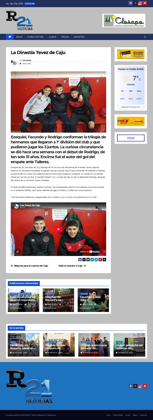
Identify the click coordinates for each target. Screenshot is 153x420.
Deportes (79, 37)
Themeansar (51, 415)
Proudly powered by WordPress (18, 415)
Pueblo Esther (36, 37)
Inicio (19, 37)
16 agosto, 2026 (90, 353)
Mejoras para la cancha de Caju (31, 265)
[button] (145, 37)
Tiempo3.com (135, 107)
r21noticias (26, 60)
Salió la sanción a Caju (70, 265)
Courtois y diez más (90, 298)
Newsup (40, 415)
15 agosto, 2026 (125, 353)
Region (65, 37)
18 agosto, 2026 (55, 353)
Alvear (52, 37)
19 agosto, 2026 (19, 353)
